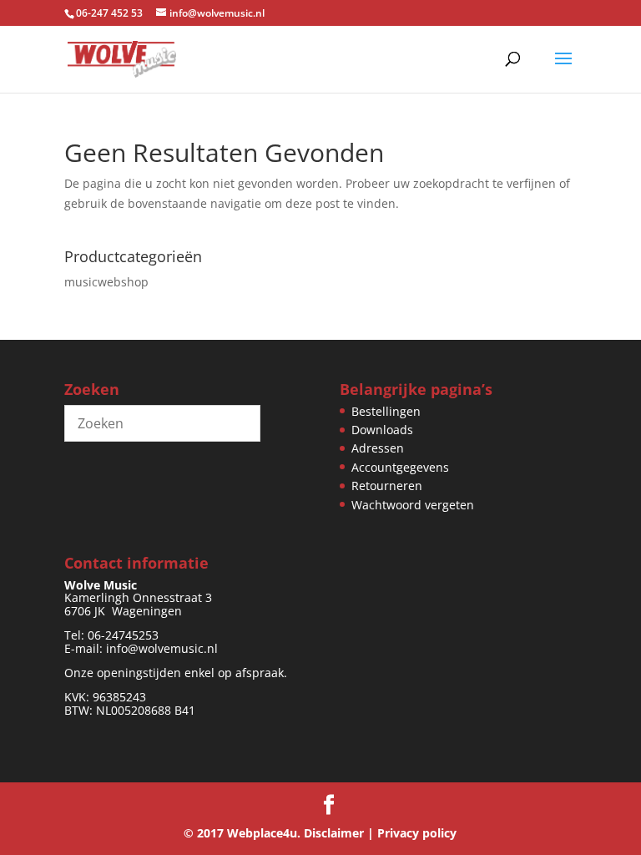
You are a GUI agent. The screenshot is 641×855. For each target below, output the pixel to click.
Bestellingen (386, 411)
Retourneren (386, 485)
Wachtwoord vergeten (412, 505)
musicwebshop (106, 282)
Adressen (377, 448)
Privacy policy (417, 833)
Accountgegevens (400, 467)
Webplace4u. (263, 833)
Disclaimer (334, 833)
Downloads (382, 430)
